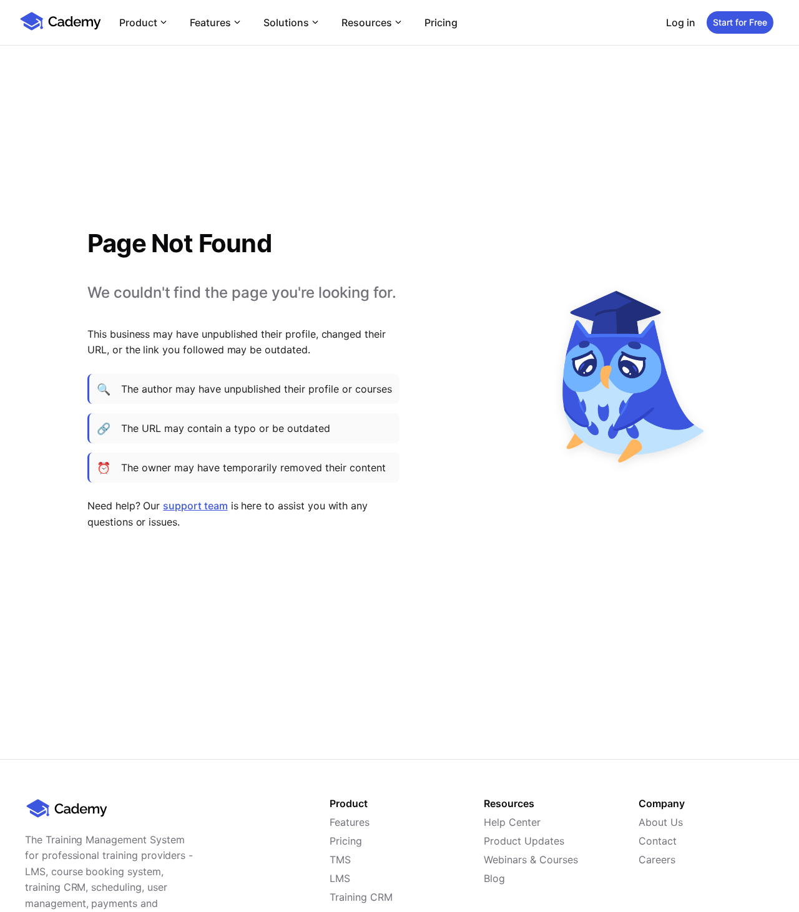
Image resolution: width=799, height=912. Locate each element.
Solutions (286, 22)
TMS (340, 859)
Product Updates (524, 841)
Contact (658, 841)
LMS (340, 878)
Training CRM (361, 897)
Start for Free (740, 22)
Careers (657, 859)
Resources (366, 22)
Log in (680, 22)
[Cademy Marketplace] (60, 28)
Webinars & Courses (531, 859)
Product (138, 22)
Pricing (441, 22)
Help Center (512, 822)
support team (195, 505)
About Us (661, 822)
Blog (494, 878)
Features (210, 22)
